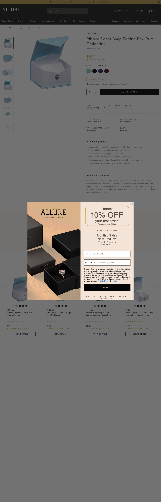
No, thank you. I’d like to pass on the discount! (107, 296)
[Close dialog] (131, 204)
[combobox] (88, 262)
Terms (114, 281)
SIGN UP (107, 287)
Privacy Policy (103, 281)
